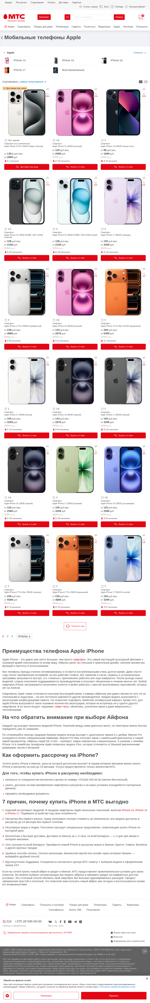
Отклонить (46, 996)
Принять (114, 996)
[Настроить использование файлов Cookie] (7, 995)
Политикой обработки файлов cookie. (118, 987)
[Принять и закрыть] (147, 979)
